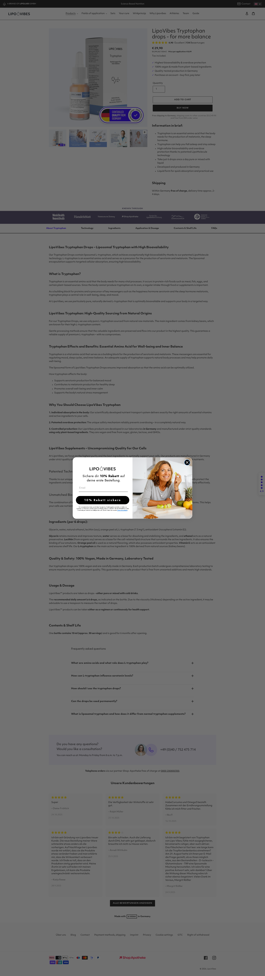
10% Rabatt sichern (102, 500)
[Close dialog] (187, 462)
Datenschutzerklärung (122, 510)
